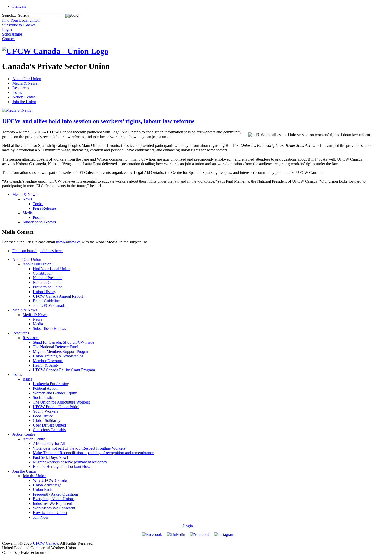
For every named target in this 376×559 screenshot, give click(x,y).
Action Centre (23, 97)
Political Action (45, 388)
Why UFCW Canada (50, 480)
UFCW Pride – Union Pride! (56, 407)
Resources (20, 88)
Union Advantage (47, 485)
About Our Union (26, 78)
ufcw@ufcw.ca (68, 242)
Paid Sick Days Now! (50, 457)
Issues (17, 92)
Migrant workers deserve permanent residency (70, 462)
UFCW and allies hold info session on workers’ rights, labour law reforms (98, 121)
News (27, 199)
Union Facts (42, 489)
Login (188, 526)
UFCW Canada (45, 543)
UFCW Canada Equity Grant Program (64, 370)
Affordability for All (49, 443)
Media (28, 213)
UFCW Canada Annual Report (58, 296)
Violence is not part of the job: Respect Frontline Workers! (80, 448)
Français (19, 6)
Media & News (24, 83)
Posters (38, 217)
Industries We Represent (52, 503)
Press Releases (44, 208)
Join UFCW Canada (49, 305)
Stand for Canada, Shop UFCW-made (63, 342)
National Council (46, 282)
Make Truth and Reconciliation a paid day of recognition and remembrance (93, 453)
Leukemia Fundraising (51, 384)
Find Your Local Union (51, 268)
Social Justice (43, 397)
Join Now (41, 517)
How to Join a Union (50, 512)
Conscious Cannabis (49, 430)
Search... (9, 15)
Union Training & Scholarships (58, 356)
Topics (38, 204)
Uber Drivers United (49, 425)
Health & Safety (46, 365)
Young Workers (45, 411)
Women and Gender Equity (55, 393)
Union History (44, 291)
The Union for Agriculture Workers (61, 402)
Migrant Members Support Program (61, 351)
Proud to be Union (48, 287)
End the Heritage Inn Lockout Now (61, 466)
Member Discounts (48, 361)
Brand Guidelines (47, 301)
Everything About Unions (53, 499)
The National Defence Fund (55, 347)
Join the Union (24, 101)
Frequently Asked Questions (56, 494)
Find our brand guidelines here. (37, 251)
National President (47, 278)
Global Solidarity (46, 420)
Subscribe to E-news (39, 222)
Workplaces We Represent (54, 508)
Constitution (42, 273)
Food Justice (43, 416)
